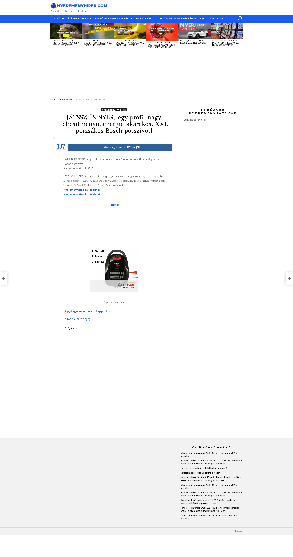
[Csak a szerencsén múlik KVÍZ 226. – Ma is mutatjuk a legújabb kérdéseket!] (130, 31)
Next (241, 37)
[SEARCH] (240, 19)
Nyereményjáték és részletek (82, 189)
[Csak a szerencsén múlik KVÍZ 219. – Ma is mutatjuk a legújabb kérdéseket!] (98, 31)
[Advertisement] (141, 73)
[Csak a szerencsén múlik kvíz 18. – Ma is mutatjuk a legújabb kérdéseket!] (227, 31)
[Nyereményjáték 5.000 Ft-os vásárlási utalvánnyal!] (3, 278)
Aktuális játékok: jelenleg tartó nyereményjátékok (92, 19)
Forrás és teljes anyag (76, 319)
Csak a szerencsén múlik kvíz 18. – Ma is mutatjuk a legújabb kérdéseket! (225, 43)
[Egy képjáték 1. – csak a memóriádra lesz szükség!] (195, 31)
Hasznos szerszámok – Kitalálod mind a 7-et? (204, 468)
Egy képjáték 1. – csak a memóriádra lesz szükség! (193, 42)
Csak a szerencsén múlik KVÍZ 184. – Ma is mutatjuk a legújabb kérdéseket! (65, 43)
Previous (51, 37)
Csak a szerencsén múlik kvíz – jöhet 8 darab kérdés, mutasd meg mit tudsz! (162, 45)
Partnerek (239, 531)
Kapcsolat (217, 19)
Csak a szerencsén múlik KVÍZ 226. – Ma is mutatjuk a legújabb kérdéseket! (130, 43)
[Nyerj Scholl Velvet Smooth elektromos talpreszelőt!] (289, 278)
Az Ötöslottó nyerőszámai (176, 19)
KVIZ (203, 19)
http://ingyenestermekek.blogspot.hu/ (86, 311)
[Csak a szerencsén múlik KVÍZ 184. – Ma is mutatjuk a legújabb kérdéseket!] (66, 31)
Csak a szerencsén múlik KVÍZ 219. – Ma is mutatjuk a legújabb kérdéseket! (98, 43)
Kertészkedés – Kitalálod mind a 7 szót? (201, 472)
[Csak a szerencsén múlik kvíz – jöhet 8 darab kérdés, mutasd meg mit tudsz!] (162, 32)
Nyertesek (144, 19)
